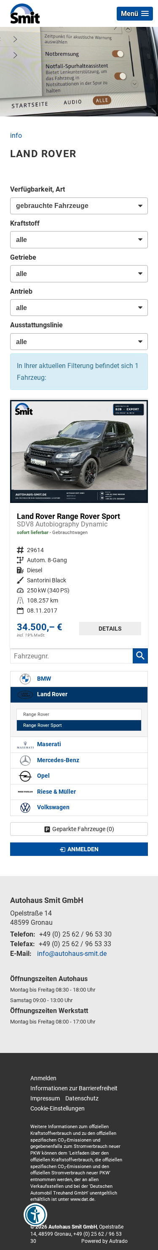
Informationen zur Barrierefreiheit (74, 1088)
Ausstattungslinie (36, 325)
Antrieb (21, 291)
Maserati (48, 744)
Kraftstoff (25, 223)
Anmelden (43, 1078)
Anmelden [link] (83, 849)
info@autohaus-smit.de (72, 954)
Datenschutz (82, 1098)
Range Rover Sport (42, 725)
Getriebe (23, 257)
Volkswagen (53, 807)
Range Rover (36, 714)
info (16, 135)
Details (110, 628)
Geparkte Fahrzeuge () (83, 829)
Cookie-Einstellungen (57, 1108)
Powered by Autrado (104, 1241)
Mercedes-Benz (57, 760)
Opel (43, 775)
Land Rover (51, 694)
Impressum (45, 1098)
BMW (43, 678)
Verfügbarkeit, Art (37, 189)
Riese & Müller (56, 791)
